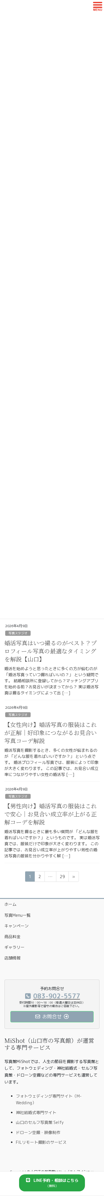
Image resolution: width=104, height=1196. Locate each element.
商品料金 (12, 936)
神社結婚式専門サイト (36, 1112)
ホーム (10, 904)
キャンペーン (16, 926)
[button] (52, 1182)
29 (62, 877)
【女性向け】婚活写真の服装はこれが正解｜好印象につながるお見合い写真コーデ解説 (50, 732)
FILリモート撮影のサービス (41, 1142)
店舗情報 (12, 958)
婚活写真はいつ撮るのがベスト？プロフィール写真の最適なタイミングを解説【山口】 (50, 651)
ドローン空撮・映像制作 (38, 1132)
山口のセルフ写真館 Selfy (40, 1122)
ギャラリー (14, 947)
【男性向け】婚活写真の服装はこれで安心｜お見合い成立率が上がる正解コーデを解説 (50, 814)
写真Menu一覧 (17, 915)
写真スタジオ (17, 633)
